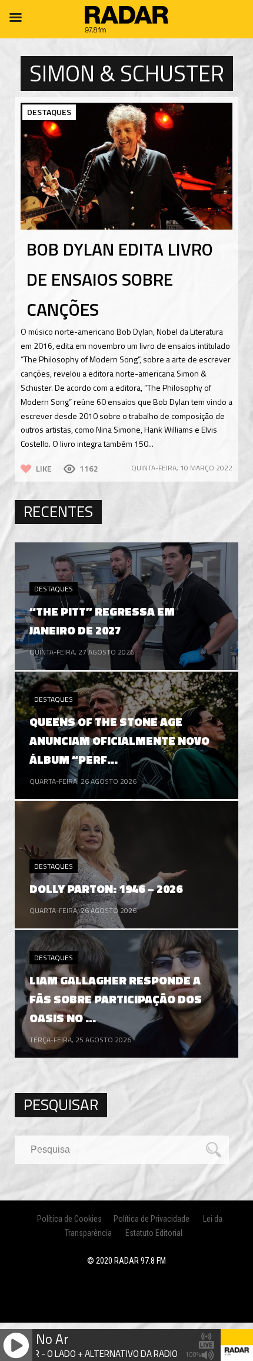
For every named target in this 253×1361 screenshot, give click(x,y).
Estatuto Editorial (153, 1233)
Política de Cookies (69, 1218)
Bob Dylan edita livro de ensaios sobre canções (119, 279)
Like (44, 468)
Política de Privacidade (151, 1218)
